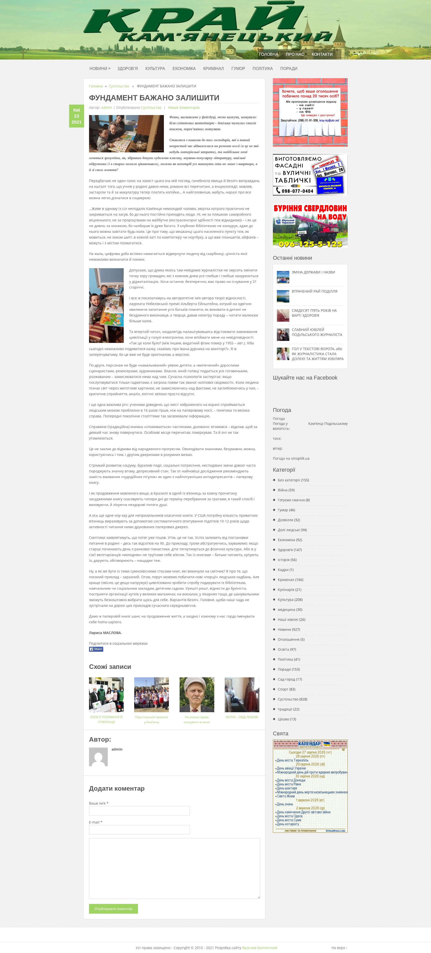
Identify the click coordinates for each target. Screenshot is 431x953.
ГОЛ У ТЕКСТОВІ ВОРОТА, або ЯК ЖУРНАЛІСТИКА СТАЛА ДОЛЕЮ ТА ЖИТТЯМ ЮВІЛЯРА (318, 353)
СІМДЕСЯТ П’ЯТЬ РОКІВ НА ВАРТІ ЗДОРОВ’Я (314, 313)
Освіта (283, 649)
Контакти (322, 54)
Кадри (283, 569)
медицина (286, 609)
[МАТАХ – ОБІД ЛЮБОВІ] (242, 693)
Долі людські (289, 529)
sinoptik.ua (300, 458)
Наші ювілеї (288, 619)
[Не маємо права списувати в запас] (197, 693)
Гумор (238, 68)
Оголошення (289, 639)
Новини (100, 68)
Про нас (295, 54)
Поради (289, 68)
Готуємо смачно (291, 500)
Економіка (184, 68)
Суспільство (119, 86)
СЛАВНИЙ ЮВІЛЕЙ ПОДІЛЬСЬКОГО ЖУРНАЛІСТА (317, 332)
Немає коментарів (183, 107)
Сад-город (286, 679)
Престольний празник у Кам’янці (151, 719)
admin (106, 107)
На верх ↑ (339, 947)
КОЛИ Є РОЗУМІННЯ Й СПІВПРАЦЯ (106, 719)
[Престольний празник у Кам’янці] (151, 693)
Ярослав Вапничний (259, 947)
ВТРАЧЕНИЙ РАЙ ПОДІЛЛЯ (314, 291)
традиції (285, 709)
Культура (155, 68)
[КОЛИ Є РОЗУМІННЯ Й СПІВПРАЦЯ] (106, 693)
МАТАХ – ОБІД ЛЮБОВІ (242, 717)
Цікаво (283, 719)
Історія (284, 559)
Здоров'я (285, 549)
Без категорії (289, 480)
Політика (263, 68)
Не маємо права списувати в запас (197, 719)
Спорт (283, 689)
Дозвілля (285, 519)
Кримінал (213, 68)
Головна (268, 54)
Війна (283, 490)
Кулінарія (286, 589)
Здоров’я (127, 68)
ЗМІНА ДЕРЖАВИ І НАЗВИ (313, 272)
